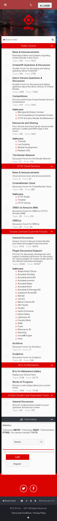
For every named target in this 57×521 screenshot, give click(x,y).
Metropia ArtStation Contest (30, 112)
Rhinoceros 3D (24, 329)
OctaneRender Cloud (23, 183)
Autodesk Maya (24, 283)
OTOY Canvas (24, 203)
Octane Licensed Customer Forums (29, 231)
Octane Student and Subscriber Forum (28, 395)
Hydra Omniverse (25, 311)
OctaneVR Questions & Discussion (31, 65)
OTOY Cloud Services (28, 166)
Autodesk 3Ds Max (26, 274)
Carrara (21, 299)
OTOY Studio (23, 197)
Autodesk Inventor (26, 280)
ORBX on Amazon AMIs (25, 207)
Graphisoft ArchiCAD (27, 293)
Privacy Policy (39, 513)
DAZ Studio (22, 305)
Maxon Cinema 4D (25, 302)
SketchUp (22, 332)
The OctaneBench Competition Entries (35, 115)
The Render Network (23, 155)
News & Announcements (25, 52)
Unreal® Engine (24, 335)
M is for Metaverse (28, 365)
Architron (17, 343)
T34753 (34, 432)
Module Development (27, 147)
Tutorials (21, 141)
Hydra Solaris (23, 314)
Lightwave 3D (23, 317)
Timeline (21, 200)
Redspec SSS (23, 150)
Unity (19, 338)
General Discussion (22, 237)
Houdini (21, 308)
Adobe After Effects (27, 271)
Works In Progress (22, 381)
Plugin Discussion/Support (27, 250)
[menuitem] (31, 4)
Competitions (19, 96)
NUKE (20, 323)
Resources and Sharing (25, 122)
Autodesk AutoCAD (26, 277)
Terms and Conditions (21, 513)
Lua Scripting (23, 144)
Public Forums (28, 45)
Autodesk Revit (24, 286)
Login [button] (17, 457)
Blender (21, 296)
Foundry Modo (24, 320)
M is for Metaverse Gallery (26, 371)
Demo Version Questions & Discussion (27, 79)
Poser (20, 326)
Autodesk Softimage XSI (28, 290)
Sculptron (17, 353)
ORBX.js (16, 220)
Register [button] (17, 464)
